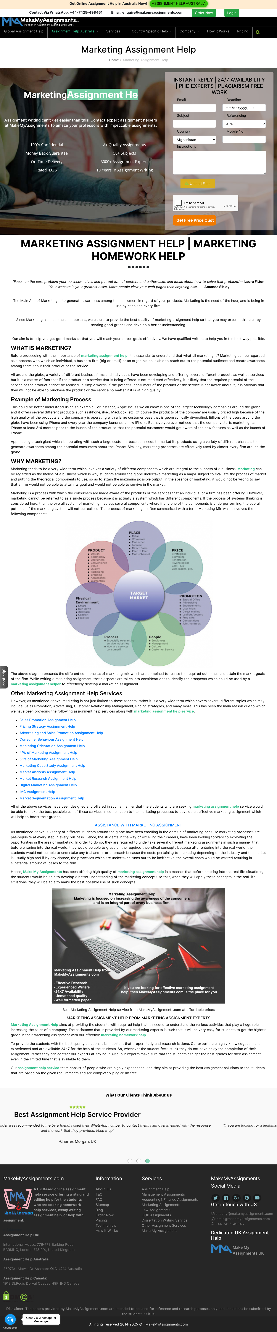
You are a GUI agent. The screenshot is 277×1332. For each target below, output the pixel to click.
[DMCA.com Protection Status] (18, 1296)
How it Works (107, 1230)
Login (231, 13)
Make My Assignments (42, 871)
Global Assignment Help (23, 31)
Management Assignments (163, 1194)
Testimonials (106, 1225)
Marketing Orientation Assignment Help (52, 746)
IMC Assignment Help (37, 791)
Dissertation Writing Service (164, 1220)
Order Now (204, 13)
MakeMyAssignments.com (166, 1324)
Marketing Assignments (161, 1204)
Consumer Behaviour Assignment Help (51, 739)
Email (181, 100)
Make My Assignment (159, 1230)
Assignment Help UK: (21, 1235)
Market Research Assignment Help (47, 778)
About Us (103, 1189)
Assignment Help (155, 1189)
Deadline (234, 100)
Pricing (242, 31)
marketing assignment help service (164, 711)
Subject (183, 115)
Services (113, 31)
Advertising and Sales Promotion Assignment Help (61, 733)
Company (188, 31)
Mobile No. (235, 131)
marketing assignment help (104, 355)
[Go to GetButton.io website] (10, 1327)
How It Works (218, 31)
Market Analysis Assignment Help (47, 772)
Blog (99, 1210)
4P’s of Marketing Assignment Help (48, 752)
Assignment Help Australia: (26, 1259)
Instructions (186, 146)
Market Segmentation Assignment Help (51, 798)
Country (183, 131)
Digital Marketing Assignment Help (48, 785)
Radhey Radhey (244, 13)
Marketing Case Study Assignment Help (52, 765)
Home (114, 60)
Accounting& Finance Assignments (170, 1199)
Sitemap (102, 1204)
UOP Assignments (156, 1215)
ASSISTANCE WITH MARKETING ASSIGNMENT (138, 825)
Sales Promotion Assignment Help (47, 720)
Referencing (236, 115)
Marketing (246, 469)
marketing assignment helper (36, 684)
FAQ (99, 1199)
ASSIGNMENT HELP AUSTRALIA (179, 3)
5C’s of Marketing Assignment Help (48, 759)
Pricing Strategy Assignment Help (47, 726)
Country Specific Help (150, 31)
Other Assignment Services (164, 1225)
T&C (99, 1194)
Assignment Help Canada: (25, 1278)
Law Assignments (156, 1210)
